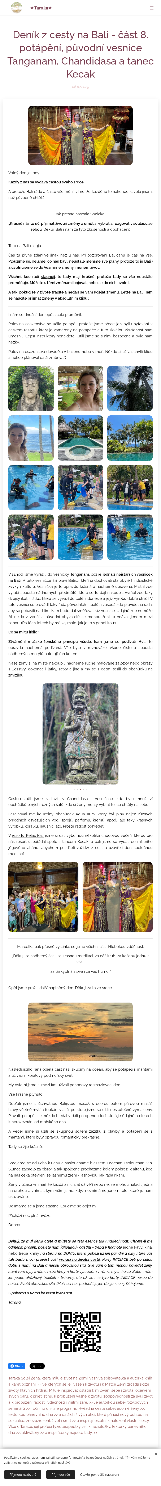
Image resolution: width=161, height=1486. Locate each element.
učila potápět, (65, 324)
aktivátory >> (33, 1432)
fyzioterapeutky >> (69, 1426)
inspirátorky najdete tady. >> (72, 1432)
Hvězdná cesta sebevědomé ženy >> (111, 1408)
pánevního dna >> (42, 1414)
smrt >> (69, 1420)
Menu (151, 8)
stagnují (48, 276)
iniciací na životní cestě (79, 1259)
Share (19, 1366)
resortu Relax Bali (28, 835)
